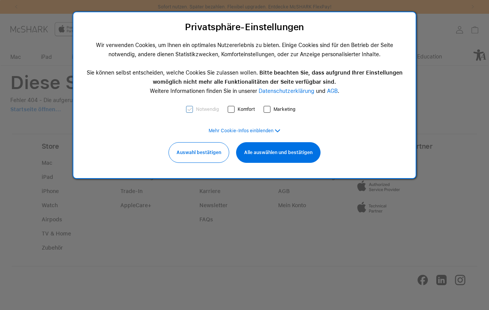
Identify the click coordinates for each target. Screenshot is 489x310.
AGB (332, 91)
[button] (244, 130)
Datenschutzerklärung (286, 91)
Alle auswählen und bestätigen (278, 152)
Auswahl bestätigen (198, 152)
